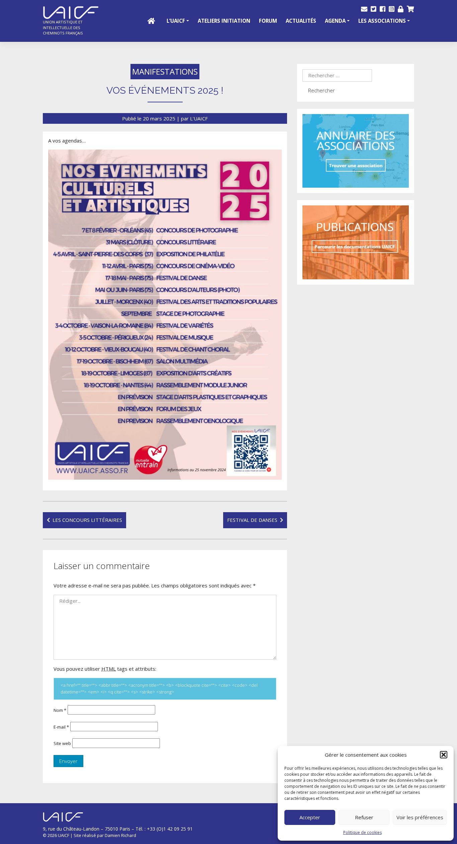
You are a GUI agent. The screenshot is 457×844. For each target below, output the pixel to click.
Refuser (364, 817)
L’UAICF (176, 20)
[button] (443, 754)
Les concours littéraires (87, 520)
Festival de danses (252, 520)
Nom (60, 710)
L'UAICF (199, 118)
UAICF (63, 835)
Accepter (309, 817)
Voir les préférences (419, 817)
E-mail (61, 727)
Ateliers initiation (224, 20)
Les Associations (382, 20)
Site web (62, 743)
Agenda (335, 20)
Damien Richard (120, 835)
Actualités (301, 20)
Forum (268, 20)
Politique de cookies (362, 832)
